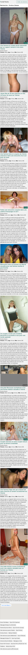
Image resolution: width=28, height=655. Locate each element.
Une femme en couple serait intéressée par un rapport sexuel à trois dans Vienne (13, 47)
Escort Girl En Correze (18, 627)
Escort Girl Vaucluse (15, 622)
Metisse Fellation (13, 633)
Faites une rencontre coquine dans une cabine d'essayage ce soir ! (13, 210)
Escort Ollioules (21, 635)
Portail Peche (4, 2)
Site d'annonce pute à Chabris (7, 630)
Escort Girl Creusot (5, 643)
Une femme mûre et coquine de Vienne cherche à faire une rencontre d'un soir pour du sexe (13, 155)
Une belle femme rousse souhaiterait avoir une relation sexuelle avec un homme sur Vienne (12, 568)
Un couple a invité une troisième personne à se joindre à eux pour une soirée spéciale (12, 335)
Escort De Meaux (4, 622)
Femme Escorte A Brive (6, 627)
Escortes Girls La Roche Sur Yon (19, 643)
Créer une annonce (22, 2)
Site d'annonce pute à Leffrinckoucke (9, 649)
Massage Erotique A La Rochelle (8, 625)
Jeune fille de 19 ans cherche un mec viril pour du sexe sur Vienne (12, 94)
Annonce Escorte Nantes (6, 641)
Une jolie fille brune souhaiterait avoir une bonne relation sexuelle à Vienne (12, 388)
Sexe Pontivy (19, 630)
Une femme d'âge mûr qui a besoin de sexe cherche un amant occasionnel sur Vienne (13, 491)
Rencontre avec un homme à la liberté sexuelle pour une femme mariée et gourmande (13, 266)
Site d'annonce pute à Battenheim (8, 635)
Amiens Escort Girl (10, 646)
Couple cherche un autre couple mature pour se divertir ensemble (13, 442)
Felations (2, 646)
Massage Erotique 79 (5, 638)
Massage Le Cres (18, 641)
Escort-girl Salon (16, 638)
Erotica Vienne (3, 633)
